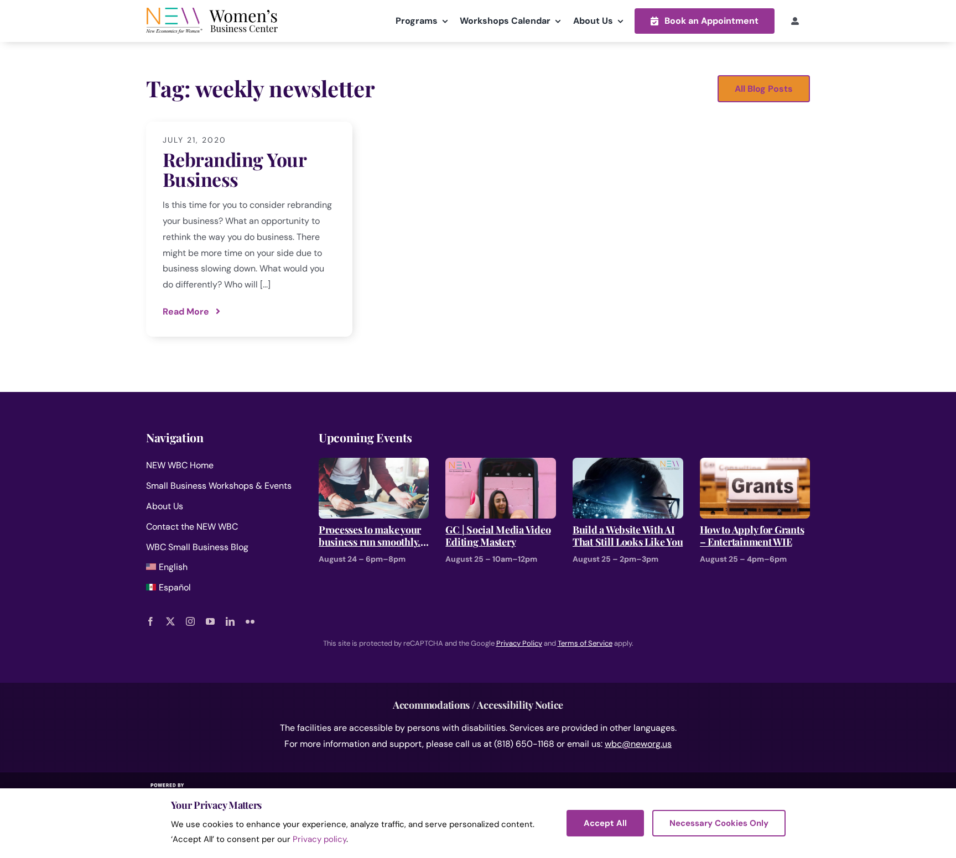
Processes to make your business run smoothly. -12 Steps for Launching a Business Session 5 (371, 536)
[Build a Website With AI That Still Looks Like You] (628, 465)
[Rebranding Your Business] (249, 229)
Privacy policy (319, 839)
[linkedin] (230, 621)
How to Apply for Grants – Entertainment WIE (752, 536)
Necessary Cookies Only (718, 823)
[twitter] (170, 621)
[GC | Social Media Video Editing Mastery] (500, 465)
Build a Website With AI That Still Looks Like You (628, 536)
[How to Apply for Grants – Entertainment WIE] (755, 465)
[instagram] (190, 621)
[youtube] (210, 621)
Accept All (605, 823)
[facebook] (150, 621)
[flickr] (250, 621)
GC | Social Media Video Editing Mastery (497, 536)
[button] (705, 20)
